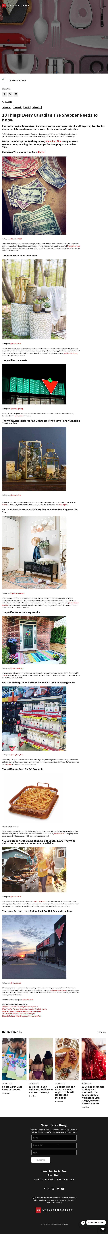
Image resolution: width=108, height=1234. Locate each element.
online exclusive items (58, 990)
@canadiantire (15, 344)
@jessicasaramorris (17, 593)
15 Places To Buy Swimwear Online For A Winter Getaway (41, 1089)
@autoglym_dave (16, 755)
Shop (50, 1175)
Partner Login (68, 1179)
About (36, 1179)
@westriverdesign (17, 668)
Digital (41, 152)
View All (102, 1032)
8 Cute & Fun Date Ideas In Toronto (12, 1088)
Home (44, 1171)
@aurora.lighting (16, 409)
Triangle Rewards (73, 246)
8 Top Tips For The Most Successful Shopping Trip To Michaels (24, 1009)
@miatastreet (15, 983)
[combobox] (45, 1145)
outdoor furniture (70, 353)
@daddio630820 (16, 239)
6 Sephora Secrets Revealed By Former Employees (20, 1007)
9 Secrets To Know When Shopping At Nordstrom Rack (21, 1016)
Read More (6, 1093)
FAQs (59, 1179)
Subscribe (41, 1160)
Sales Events (54, 1171)
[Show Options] (66, 1145)
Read (64, 1171)
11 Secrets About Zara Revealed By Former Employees (21, 1011)
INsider (57, 1175)
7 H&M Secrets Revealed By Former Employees (18, 1014)
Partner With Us (47, 1179)
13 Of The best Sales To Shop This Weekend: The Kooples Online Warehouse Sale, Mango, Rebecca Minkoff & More (93, 1095)
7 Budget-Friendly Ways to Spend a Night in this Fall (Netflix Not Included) (65, 1092)
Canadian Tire (53, 141)
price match (19, 416)
